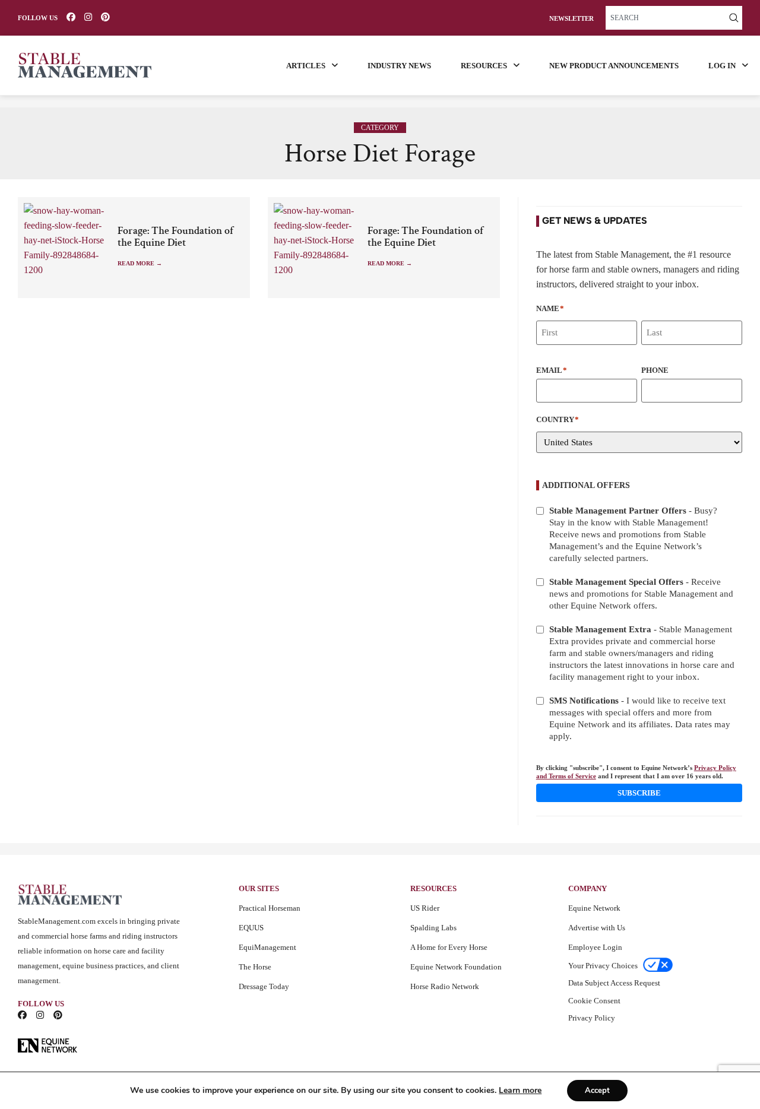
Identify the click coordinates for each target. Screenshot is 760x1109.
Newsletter (571, 18)
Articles (305, 65)
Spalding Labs (433, 927)
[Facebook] (70, 16)
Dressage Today (264, 986)
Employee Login (595, 947)
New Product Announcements (614, 65)
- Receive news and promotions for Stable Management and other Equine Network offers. (641, 593)
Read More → (140, 263)
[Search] (734, 18)
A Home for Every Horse (448, 947)
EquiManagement (267, 947)
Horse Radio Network (444, 986)
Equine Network (594, 908)
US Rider (424, 908)
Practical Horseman (269, 908)
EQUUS (251, 927)
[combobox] (666, 18)
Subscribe (639, 792)
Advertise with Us (596, 927)
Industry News (399, 65)
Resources (484, 65)
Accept (597, 1090)
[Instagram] (88, 16)
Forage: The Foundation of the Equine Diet (175, 237)
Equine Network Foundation (456, 966)
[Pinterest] (105, 16)
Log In (722, 65)
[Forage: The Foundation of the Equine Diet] (68, 247)
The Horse (255, 966)
